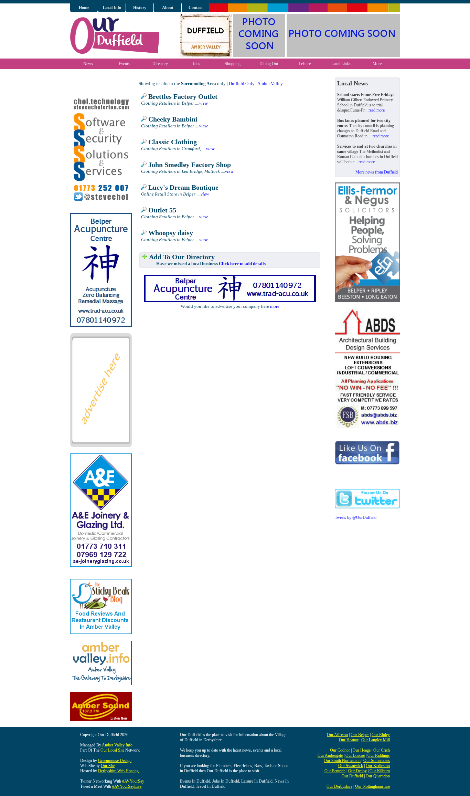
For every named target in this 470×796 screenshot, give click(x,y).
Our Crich (381, 750)
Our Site (108, 765)
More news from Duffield (376, 172)
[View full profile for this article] (144, 96)
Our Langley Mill (375, 739)
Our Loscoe (355, 755)
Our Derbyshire (339, 786)
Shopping (233, 63)
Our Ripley (381, 734)
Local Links (341, 63)
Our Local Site (112, 750)
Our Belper (360, 734)
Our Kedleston (378, 765)
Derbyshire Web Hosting (118, 770)
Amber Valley (270, 83)
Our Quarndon (378, 776)
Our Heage (362, 750)
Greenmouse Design (114, 760)
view (203, 103)
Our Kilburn (380, 770)
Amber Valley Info (117, 745)
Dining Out (268, 63)
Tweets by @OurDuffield (355, 517)
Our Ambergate (330, 755)
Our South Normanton (342, 760)
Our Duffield (352, 776)
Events (124, 63)
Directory (160, 63)
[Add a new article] (144, 257)
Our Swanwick (350, 765)
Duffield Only (242, 83)
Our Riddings (378, 755)
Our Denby (357, 770)
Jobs (196, 63)
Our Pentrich (334, 770)
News (88, 63)
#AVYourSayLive (126, 786)
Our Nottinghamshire (372, 786)
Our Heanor (349, 739)
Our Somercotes (376, 760)
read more (376, 110)
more (274, 306)
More (377, 63)
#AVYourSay (133, 781)
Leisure (305, 63)
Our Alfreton (337, 734)
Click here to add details (242, 263)
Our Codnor (340, 750)
